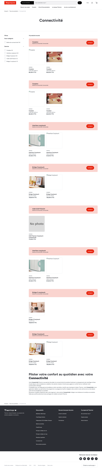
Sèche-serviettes (40, 423)
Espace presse (84, 417)
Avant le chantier (62, 413)
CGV (30, 465)
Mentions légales (41, 465)
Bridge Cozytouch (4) (12, 56)
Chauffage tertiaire (40, 417)
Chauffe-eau (39, 427)
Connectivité (39, 440)
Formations (61, 420)
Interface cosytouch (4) (12, 53)
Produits (34, 7)
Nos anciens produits (41, 444)
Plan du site (50, 465)
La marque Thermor (57, 7)
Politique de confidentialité (21, 465)
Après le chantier (62, 417)
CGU (35, 465)
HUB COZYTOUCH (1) (12, 58)
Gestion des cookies (8, 465)
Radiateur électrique (40, 413)
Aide (88, 2)
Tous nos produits (14, 11)
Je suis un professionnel (70, 7)
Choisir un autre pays (89, 465)
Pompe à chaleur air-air (41, 430)
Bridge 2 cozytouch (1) (12, 61)
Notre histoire (84, 420)
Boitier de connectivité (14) (13, 42)
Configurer (90, 42)
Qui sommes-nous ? (85, 413)
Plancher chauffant (40, 437)
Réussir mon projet (25, 7)
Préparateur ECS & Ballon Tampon (44, 420)
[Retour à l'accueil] (10, 410)
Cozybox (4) (10, 50)
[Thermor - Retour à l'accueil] (10, 2)
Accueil (6, 11)
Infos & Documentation (44, 7)
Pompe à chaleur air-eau (41, 434)
